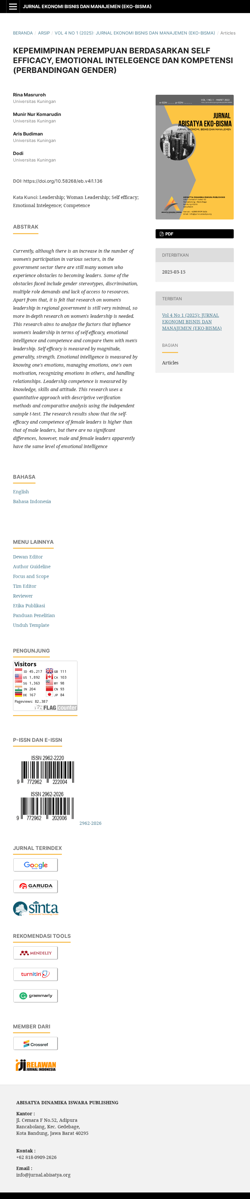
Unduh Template (31, 625)
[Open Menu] (13, 6)
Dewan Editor (28, 557)
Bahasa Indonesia (32, 501)
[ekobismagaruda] (36, 892)
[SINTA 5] (36, 915)
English (21, 491)
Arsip (44, 32)
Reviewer (23, 596)
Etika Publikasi (29, 605)
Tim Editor (24, 586)
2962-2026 (90, 823)
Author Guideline (31, 566)
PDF (169, 233)
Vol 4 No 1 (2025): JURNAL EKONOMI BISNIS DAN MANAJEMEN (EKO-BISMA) (135, 32)
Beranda (23, 32)
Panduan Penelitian (34, 615)
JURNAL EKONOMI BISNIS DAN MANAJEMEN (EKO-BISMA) (87, 6)
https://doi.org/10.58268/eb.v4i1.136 (63, 181)
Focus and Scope (31, 576)
